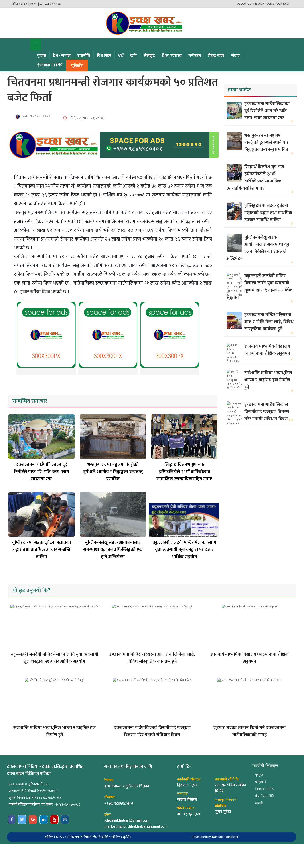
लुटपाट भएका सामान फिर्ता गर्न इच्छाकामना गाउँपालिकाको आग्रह (249, 731)
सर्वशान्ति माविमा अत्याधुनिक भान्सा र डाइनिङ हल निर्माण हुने (268, 380)
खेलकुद (149, 56)
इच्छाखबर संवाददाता (36, 116)
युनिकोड (77, 66)
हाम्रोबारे (260, 782)
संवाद (235, 56)
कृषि (133, 56)
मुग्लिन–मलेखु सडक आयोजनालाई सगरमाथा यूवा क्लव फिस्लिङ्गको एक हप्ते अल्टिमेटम (113, 550)
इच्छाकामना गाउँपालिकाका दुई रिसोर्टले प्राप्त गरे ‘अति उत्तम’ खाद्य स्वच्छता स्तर (41, 472)
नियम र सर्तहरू (264, 789)
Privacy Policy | (264, 3)
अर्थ (120, 56)
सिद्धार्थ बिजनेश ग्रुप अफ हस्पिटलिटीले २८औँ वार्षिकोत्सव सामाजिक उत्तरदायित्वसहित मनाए (184, 472)
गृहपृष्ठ (41, 56)
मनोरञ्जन (194, 56)
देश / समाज (62, 56)
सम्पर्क (259, 803)
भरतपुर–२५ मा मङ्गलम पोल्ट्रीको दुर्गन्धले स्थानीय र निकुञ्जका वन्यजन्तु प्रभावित (113, 472)
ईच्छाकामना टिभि (50, 65)
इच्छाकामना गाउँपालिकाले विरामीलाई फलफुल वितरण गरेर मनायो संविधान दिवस (266, 412)
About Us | (245, 3)
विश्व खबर (104, 56)
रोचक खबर (216, 56)
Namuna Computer (225, 837)
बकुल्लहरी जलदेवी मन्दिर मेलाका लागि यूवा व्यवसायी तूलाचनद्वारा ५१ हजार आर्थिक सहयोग (184, 550)
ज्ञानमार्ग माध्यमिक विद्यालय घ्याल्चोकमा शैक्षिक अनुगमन (267, 349)
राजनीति (83, 56)
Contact (283, 3)
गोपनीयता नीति (264, 796)
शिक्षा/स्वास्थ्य (172, 56)
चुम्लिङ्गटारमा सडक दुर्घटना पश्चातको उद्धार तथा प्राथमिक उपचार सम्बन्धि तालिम (41, 550)
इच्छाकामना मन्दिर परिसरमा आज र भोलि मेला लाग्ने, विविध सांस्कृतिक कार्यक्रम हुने (269, 322)
